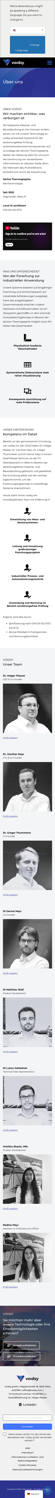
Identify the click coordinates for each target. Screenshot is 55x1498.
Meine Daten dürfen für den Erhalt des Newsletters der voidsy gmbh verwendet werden (29, 1437)
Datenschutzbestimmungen (27, 1469)
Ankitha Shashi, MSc (15, 1146)
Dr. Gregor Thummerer (17, 832)
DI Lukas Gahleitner (15, 1068)
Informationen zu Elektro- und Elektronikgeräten (27, 1459)
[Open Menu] (49, 62)
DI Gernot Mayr (12, 911)
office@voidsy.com (32, 1390)
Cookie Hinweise (27, 1465)
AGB (27, 1448)
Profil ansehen (10, 737)
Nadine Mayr (11, 1225)
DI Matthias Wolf (13, 989)
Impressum (28, 1452)
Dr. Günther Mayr (13, 754)
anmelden (27, 1426)
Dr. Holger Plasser (14, 675)
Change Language (27, 47)
